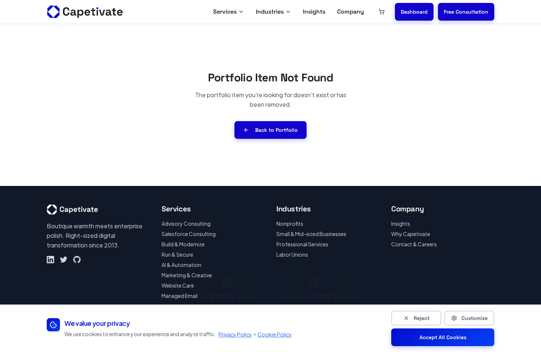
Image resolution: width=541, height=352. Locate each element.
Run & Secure (177, 254)
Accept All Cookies (443, 337)
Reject (421, 318)
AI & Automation (181, 264)
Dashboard (414, 11)
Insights (314, 11)
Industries (270, 11)
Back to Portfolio (276, 130)
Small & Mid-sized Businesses (311, 233)
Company (350, 11)
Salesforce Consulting (189, 233)
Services (225, 11)
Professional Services (302, 244)
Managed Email (180, 295)
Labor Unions (292, 254)
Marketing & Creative (187, 275)
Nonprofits (289, 223)
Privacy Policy (235, 334)
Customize (475, 318)
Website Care (178, 285)
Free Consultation (466, 11)
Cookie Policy (275, 334)
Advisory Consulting (186, 223)
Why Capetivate (410, 233)
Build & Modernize (183, 244)
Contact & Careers (414, 244)
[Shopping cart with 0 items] (381, 11)
